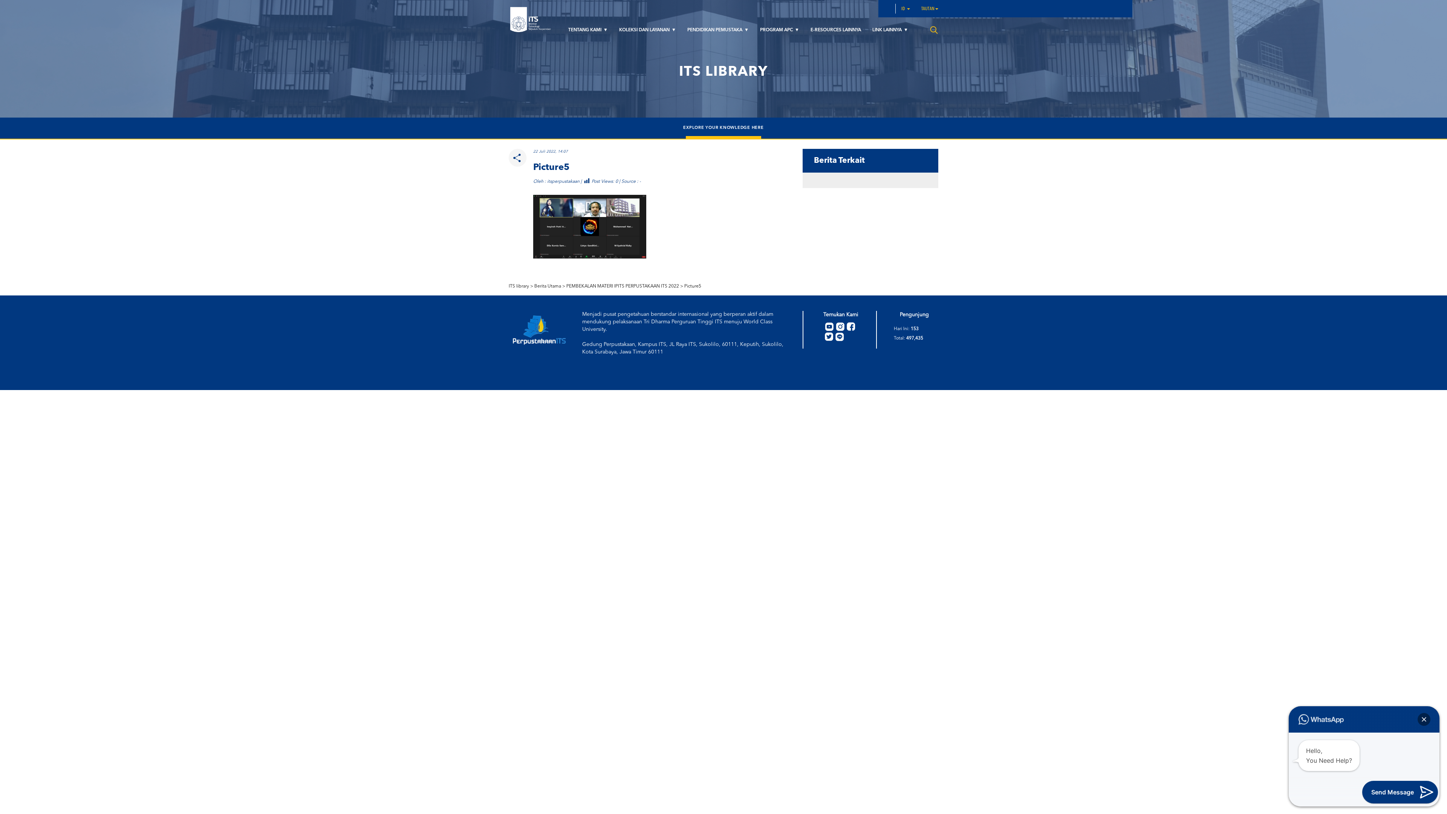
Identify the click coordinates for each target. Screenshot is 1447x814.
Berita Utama (547, 286)
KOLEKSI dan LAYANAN (645, 30)
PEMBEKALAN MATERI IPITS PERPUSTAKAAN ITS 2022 (622, 286)
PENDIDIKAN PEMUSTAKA (715, 30)
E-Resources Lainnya (836, 30)
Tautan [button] (928, 9)
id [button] (903, 9)
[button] (1424, 719)
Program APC (777, 30)
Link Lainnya (887, 30)
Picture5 (692, 286)
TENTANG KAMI (585, 30)
